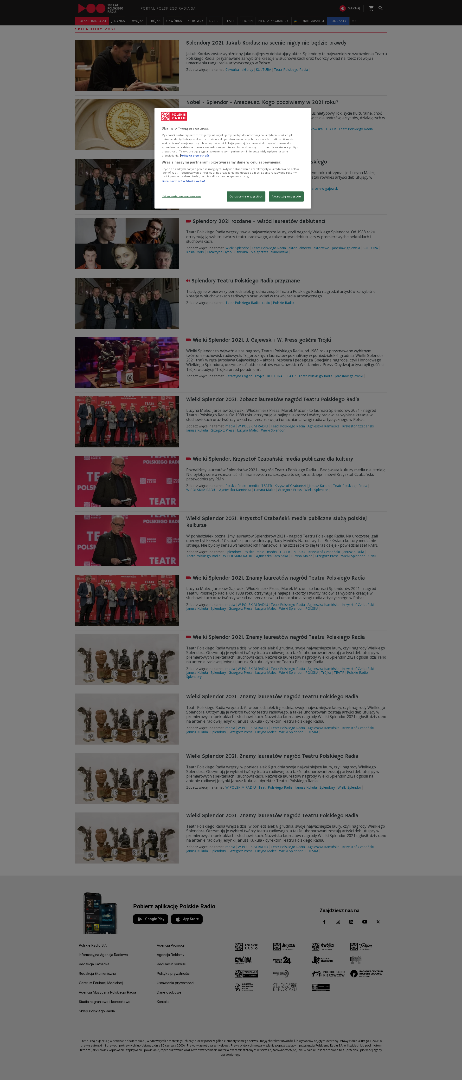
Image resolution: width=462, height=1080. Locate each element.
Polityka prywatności (195, 155)
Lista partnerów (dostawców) (183, 181)
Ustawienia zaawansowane (181, 196)
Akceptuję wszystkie (286, 196)
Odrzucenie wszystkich (246, 196)
